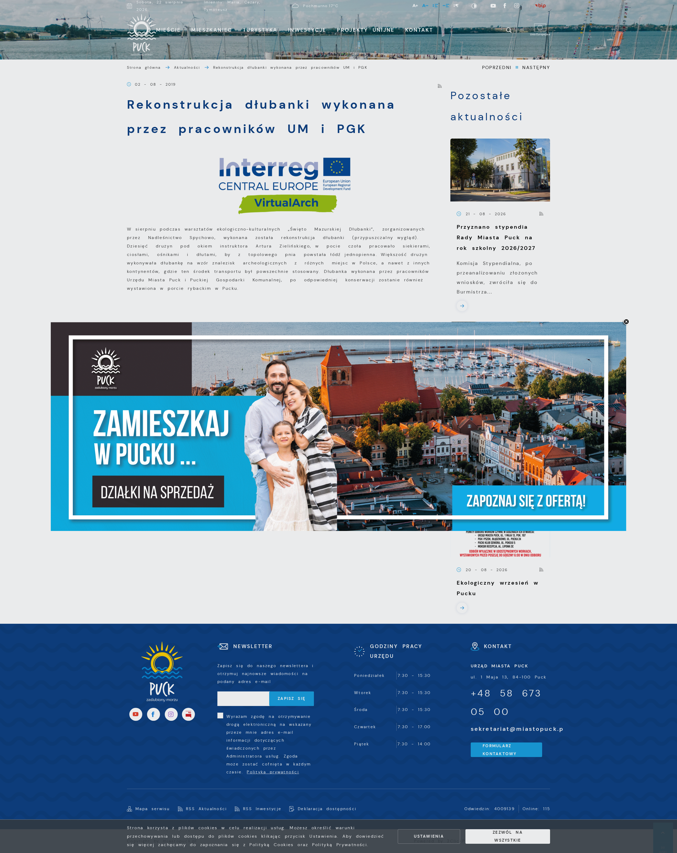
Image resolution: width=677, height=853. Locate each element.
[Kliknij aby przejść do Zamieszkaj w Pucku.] (338, 426)
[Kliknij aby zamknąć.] (626, 322)
